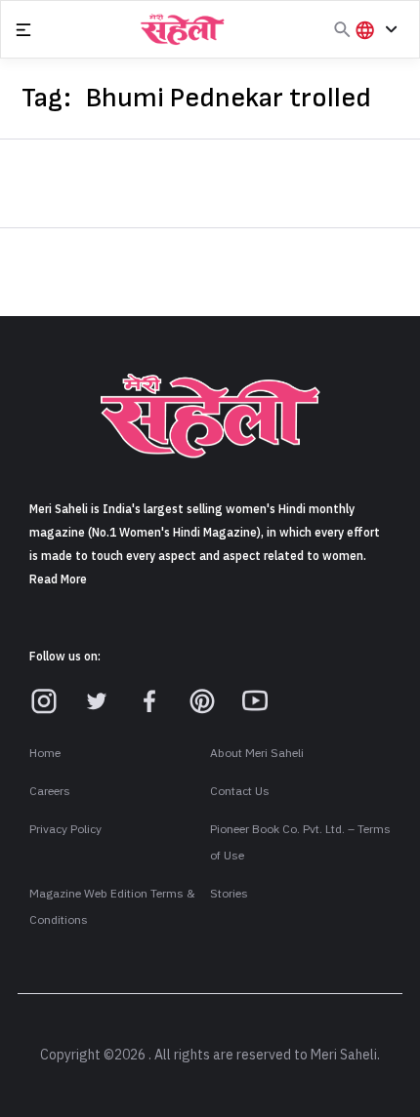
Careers (49, 791)
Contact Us (240, 791)
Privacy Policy (65, 829)
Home (45, 753)
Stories (229, 893)
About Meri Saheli (257, 753)
